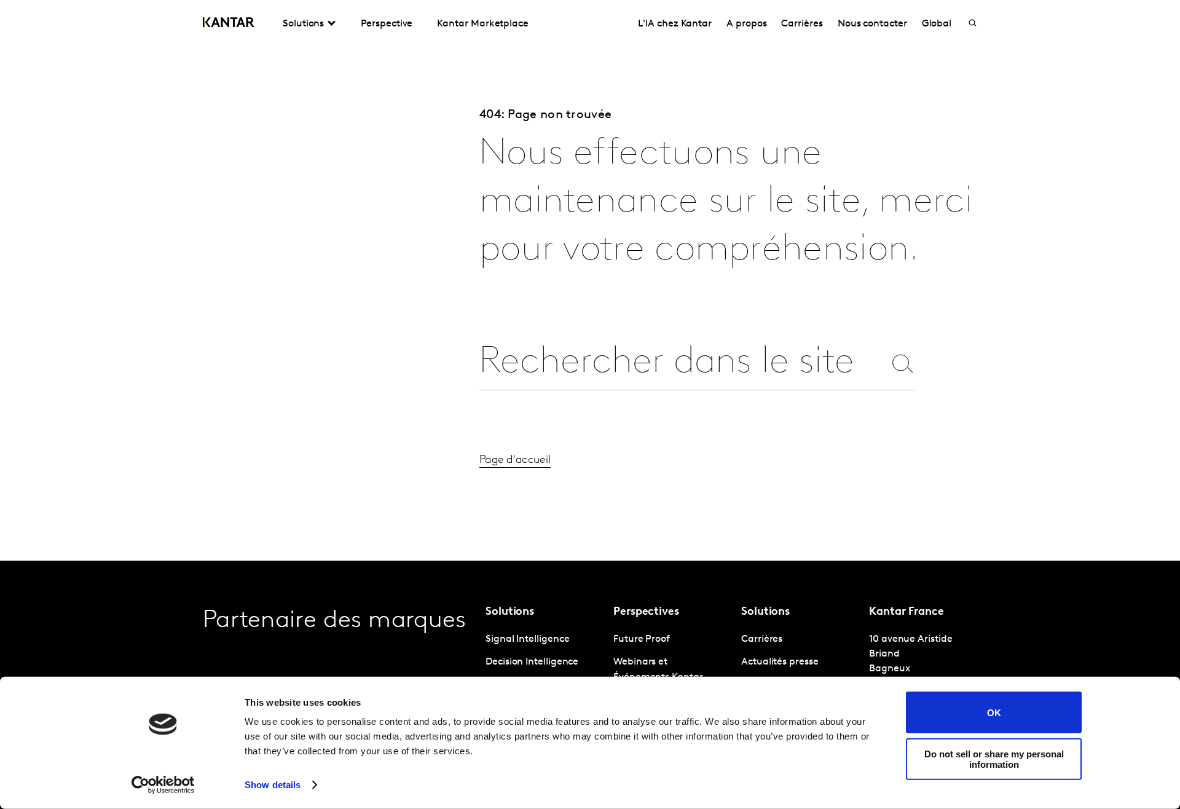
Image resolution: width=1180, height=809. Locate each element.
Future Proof (641, 639)
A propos (746, 24)
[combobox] (681, 363)
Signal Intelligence (527, 639)
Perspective (386, 24)
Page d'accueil (515, 460)
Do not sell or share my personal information (994, 758)
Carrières (801, 24)
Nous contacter (872, 24)
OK (994, 712)
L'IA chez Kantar (675, 24)
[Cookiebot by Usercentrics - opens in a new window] (163, 785)
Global (937, 24)
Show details (273, 784)
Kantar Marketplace (483, 24)
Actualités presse (780, 662)
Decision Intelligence (532, 662)
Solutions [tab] (303, 24)
